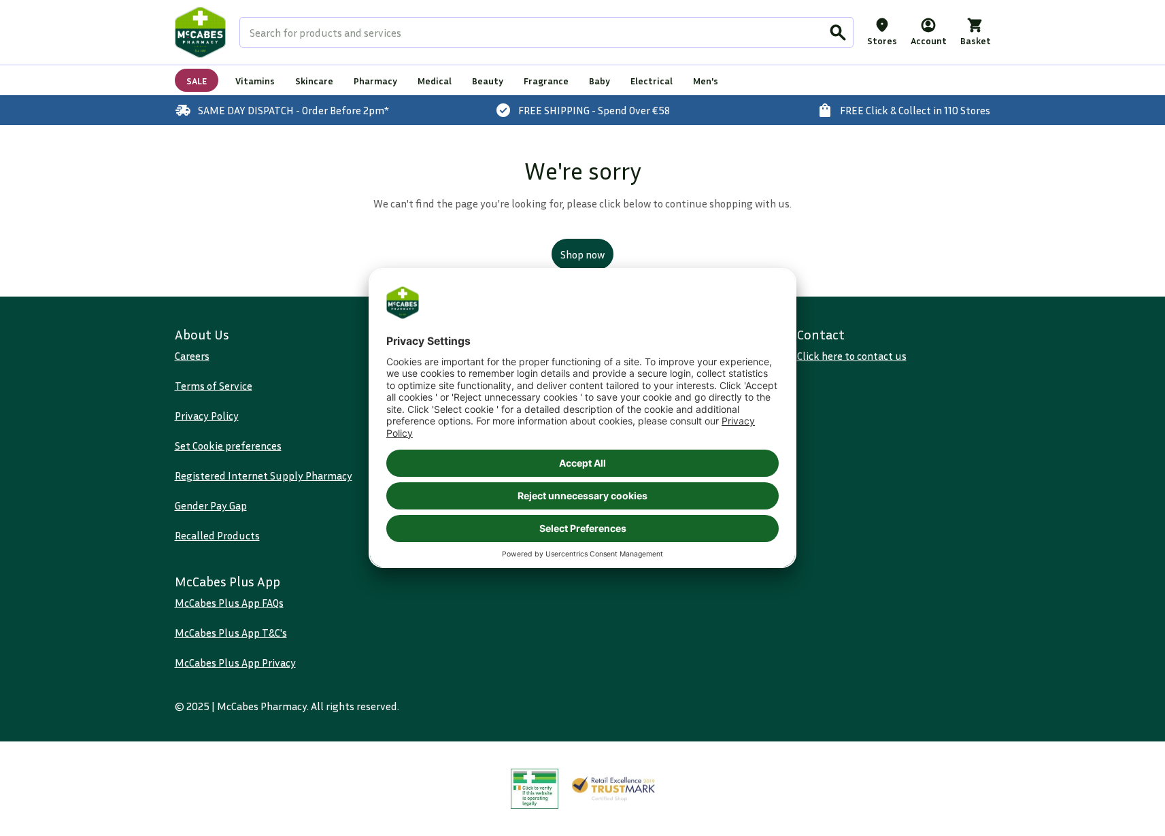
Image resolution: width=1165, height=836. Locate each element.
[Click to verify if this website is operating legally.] (534, 789)
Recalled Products (217, 535)
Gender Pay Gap (211, 505)
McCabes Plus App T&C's (231, 632)
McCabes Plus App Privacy (235, 662)
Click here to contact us (852, 356)
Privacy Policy (207, 415)
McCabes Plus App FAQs (229, 602)
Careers (192, 356)
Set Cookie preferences (228, 445)
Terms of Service (213, 385)
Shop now (582, 254)
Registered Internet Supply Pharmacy (263, 475)
